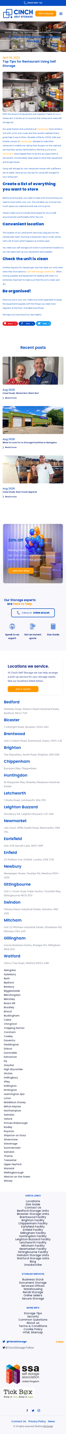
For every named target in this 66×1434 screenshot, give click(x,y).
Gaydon (9, 1065)
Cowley (8, 1036)
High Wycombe (13, 1069)
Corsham (10, 1032)
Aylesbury (10, 974)
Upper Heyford (12, 1164)
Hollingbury (11, 1077)
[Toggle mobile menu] (61, 13)
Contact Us (19, 1421)
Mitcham (13, 920)
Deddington (11, 1044)
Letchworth (15, 793)
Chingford (10, 1024)
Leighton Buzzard (21, 807)
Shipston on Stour (15, 1135)
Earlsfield (13, 838)
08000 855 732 (34, 2)
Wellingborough (14, 1172)
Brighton (12, 747)
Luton (7, 1098)
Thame (8, 1156)
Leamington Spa (14, 1094)
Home (8, 32)
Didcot (8, 1048)
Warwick (9, 1168)
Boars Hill (9, 1003)
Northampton (12, 1110)
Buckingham (12, 1015)
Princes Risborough (16, 1123)
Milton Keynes (12, 1106)
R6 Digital (48, 1426)
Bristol (8, 1011)
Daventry (9, 1040)
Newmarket (15, 820)
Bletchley (9, 999)
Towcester (10, 1160)
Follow (59, 1341)
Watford (12, 956)
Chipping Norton (14, 1028)
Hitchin (8, 1073)
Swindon (12, 902)
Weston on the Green (17, 1176)
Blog (15, 32)
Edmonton (10, 1057)
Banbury (9, 986)
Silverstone (11, 1139)
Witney (8, 1180)
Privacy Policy (37, 1421)
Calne (7, 1019)
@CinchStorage (17, 1341)
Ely (5, 1061)
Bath (7, 978)
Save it (12, 323)
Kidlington (10, 1085)
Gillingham (15, 938)
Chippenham (17, 761)
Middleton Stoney (15, 1102)
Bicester (12, 720)
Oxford (8, 1119)
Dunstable (10, 1052)
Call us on (36, 612)
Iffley (7, 1081)
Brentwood (14, 733)
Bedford (12, 702)
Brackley (9, 1007)
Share (29, 323)
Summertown (12, 1147)
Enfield (10, 852)
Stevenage (10, 1143)
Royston (9, 1131)
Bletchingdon (12, 995)
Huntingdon (15, 775)
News (51, 1421)
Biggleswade (12, 991)
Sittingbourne (17, 884)
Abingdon (10, 970)
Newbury (12, 866)
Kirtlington (10, 1090)
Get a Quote (45, 13)
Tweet (46, 323)
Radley (8, 1127)
